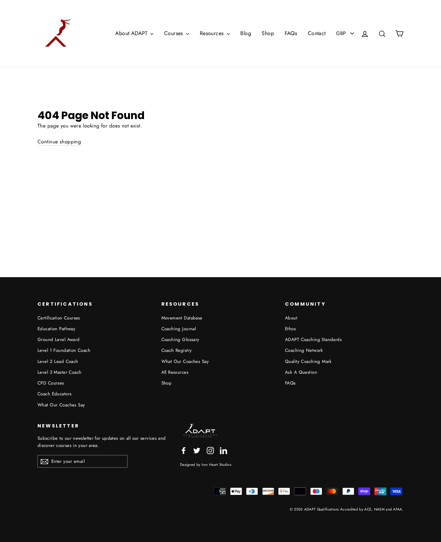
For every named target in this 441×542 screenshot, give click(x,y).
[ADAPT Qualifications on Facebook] (183, 450)
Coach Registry (176, 350)
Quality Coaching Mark (308, 361)
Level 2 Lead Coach (58, 361)
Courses (174, 33)
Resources (212, 33)
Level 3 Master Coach (60, 372)
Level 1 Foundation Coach (64, 350)
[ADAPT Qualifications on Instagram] (210, 450)
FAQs (291, 33)
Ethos (290, 328)
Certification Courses (59, 318)
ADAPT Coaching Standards (313, 339)
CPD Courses (51, 383)
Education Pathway (56, 328)
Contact (317, 33)
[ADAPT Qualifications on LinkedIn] (223, 450)
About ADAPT (132, 33)
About (291, 318)
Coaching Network (304, 350)
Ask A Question (301, 372)
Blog (245, 33)
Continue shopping (59, 141)
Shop (268, 33)
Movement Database (181, 318)
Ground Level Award (59, 339)
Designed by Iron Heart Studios (205, 464)
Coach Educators (54, 394)
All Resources (175, 372)
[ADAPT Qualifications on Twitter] (196, 450)
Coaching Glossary (180, 339)
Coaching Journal (178, 328)
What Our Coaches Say (61, 405)
